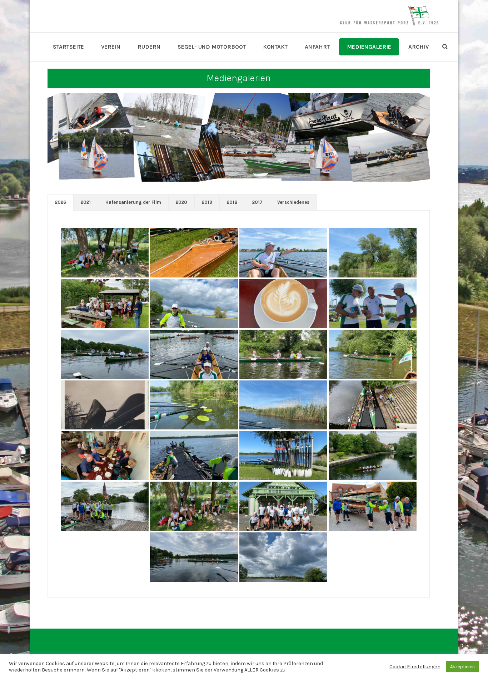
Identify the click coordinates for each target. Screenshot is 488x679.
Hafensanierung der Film (133, 202)
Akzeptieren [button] (462, 666)
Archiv (418, 46)
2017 (257, 202)
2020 (181, 202)
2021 (86, 202)
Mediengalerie (369, 46)
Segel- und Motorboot (212, 46)
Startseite (68, 46)
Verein (110, 46)
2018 (232, 202)
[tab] (61, 202)
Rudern (149, 46)
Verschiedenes (293, 202)
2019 (207, 202)
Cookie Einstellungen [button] (414, 667)
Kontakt (275, 46)
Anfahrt (317, 46)
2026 (60, 202)
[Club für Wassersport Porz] (389, 16)
